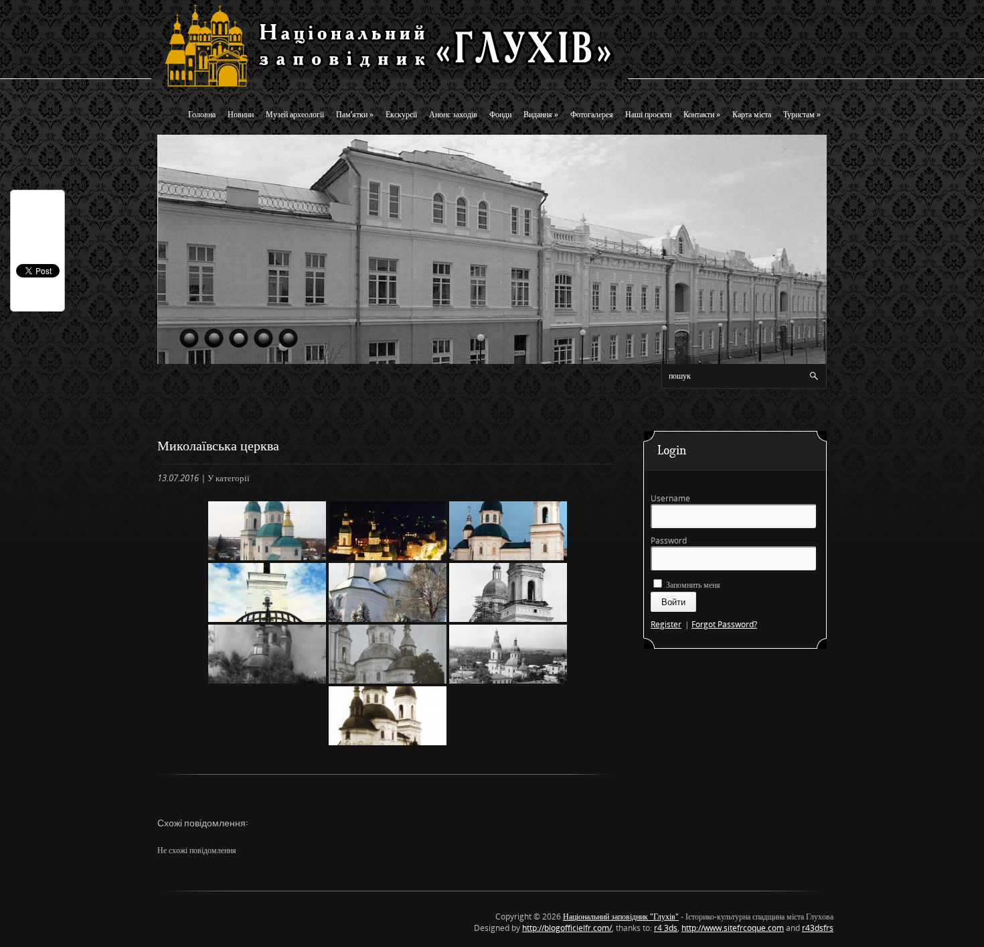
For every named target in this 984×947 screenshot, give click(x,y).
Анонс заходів (453, 114)
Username (670, 498)
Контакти (701, 114)
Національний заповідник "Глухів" (621, 916)
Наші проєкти (648, 114)
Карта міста (751, 114)
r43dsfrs (817, 928)
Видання (540, 114)
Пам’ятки (355, 114)
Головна (202, 114)
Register (666, 624)
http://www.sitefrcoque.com (732, 928)
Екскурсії (401, 114)
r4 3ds (665, 928)
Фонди (500, 114)
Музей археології (295, 114)
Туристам (802, 114)
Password (669, 540)
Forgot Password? (724, 624)
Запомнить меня (692, 584)
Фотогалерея (591, 114)
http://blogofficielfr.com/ (567, 928)
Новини (241, 114)
